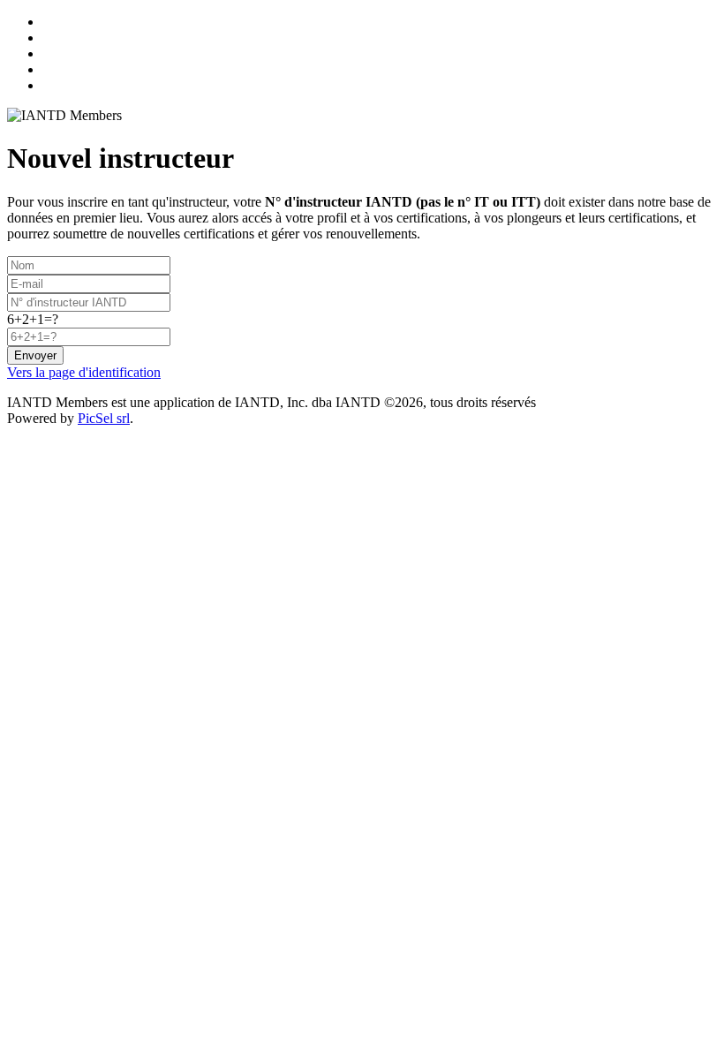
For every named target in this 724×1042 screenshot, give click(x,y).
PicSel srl (104, 418)
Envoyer (35, 355)
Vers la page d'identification (84, 372)
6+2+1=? (32, 319)
